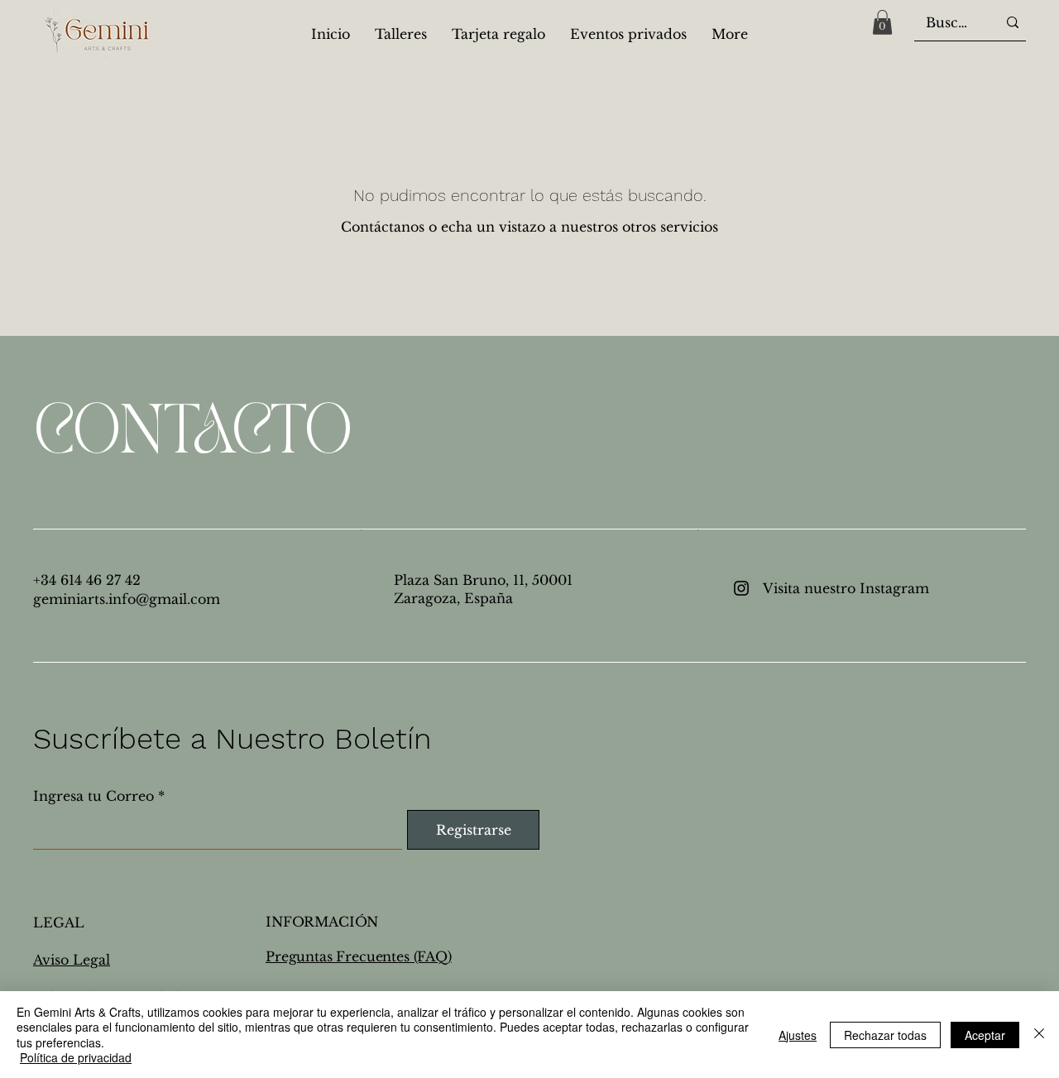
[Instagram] (741, 588)
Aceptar (985, 1035)
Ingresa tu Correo (93, 796)
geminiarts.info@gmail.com (126, 599)
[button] (882, 22)
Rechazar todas (885, 1035)
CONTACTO (192, 434)
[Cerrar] (1039, 1034)
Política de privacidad (76, 1057)
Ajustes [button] (798, 1035)
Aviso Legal (71, 959)
